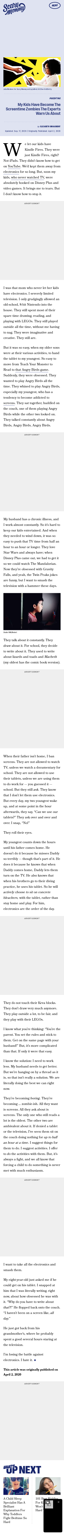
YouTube (14, 166)
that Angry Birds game (31, 370)
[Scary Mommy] (14, 9)
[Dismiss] (58, 1502)
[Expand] (47, 1502)
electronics (11, 172)
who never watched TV (27, 177)
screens (9, 403)
